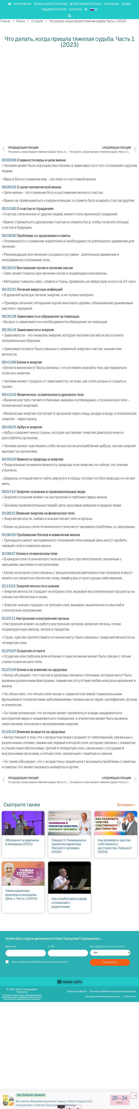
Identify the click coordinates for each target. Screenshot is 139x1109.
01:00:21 (9, 513)
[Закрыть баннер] (134, 1095)
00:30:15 (9, 268)
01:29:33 (9, 732)
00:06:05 (9, 187)
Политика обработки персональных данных (113, 991)
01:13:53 (9, 586)
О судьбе (37, 21)
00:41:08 (9, 362)
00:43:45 (9, 395)
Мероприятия (22, 3)
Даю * (40, 962)
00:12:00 (9, 209)
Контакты (75, 9)
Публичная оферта (77, 991)
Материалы (111, 3)
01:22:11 (8, 618)
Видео (20, 21)
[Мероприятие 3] (78, 1106)
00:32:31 (9, 289)
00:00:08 (9, 160)
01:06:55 (9, 535)
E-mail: (52, 946)
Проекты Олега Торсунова (51, 3)
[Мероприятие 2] (69, 1106)
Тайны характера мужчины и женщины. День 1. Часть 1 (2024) (21, 894)
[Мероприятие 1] (61, 1106)
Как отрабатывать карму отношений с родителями (69, 902)
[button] (70, 16)
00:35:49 (9, 330)
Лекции (126, 3)
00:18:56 (9, 236)
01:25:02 (9, 651)
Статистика (129, 996)
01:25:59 (9, 670)
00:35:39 (9, 316)
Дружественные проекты (86, 3)
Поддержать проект (54, 9)
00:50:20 (9, 459)
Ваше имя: (11, 946)
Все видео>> (126, 805)
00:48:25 (9, 427)
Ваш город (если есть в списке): (107, 946)
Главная (5, 21)
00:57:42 (9, 492)
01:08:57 (9, 554)
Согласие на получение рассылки (102, 996)
